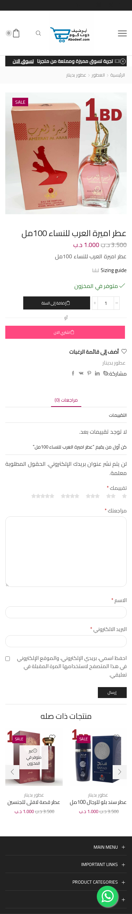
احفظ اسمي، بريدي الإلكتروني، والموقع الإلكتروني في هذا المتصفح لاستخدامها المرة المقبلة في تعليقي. (72, 666)
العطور (98, 75)
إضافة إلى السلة (54, 303)
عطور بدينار (76, 75)
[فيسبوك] (73, 373)
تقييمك (117, 488)
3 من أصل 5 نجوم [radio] (93, 496)
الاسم (119, 600)
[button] (12, 772)
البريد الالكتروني (108, 629)
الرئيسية (117, 75)
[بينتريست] (89, 373)
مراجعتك (116, 510)
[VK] (81, 373)
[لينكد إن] (97, 373)
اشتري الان (62, 332)
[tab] (66, 400)
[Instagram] (98, 5)
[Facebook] (119, 5)
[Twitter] (110, 5)
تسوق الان (23, 61)
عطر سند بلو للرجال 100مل (98, 802)
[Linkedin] (78, 5)
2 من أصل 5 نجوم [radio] (110, 496)
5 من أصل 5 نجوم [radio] (42, 496)
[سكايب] (104, 373)
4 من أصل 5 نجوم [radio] (70, 496)
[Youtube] (86, 5)
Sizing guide (114, 270)
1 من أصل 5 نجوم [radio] (124, 496)
